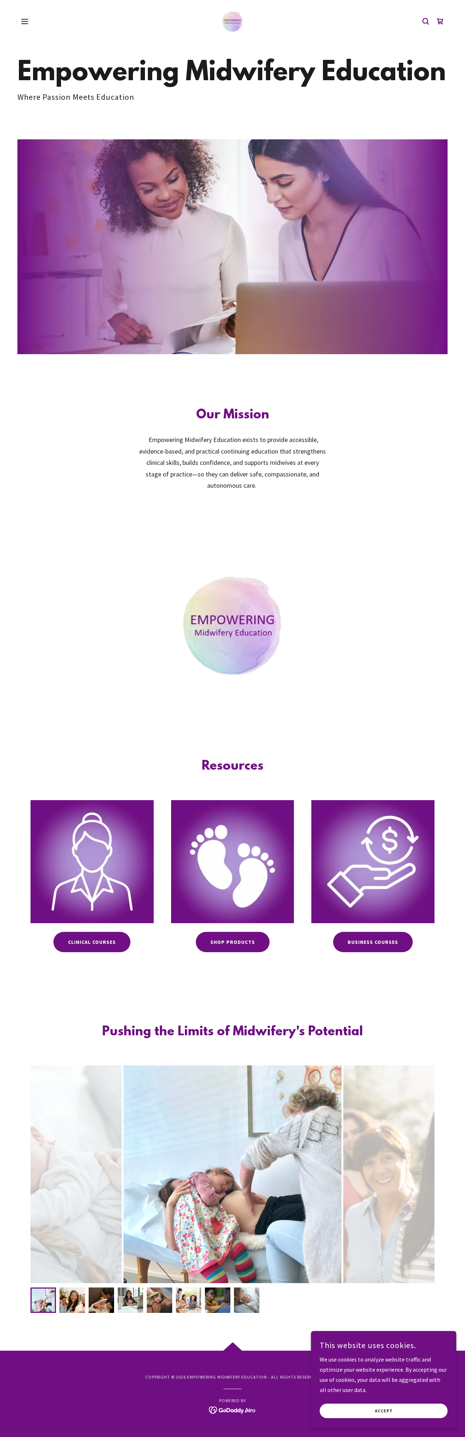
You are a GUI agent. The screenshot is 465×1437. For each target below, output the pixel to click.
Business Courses (373, 942)
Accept (384, 1411)
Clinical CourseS (92, 942)
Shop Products (232, 942)
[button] (24, 21)
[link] (232, 20)
